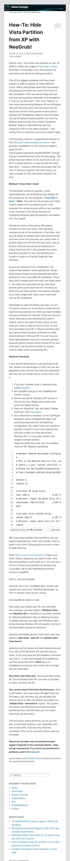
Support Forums (20, 794)
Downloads (17, 791)
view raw (55, 530)
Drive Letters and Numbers (29, 555)
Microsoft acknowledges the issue (31, 142)
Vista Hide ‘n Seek (48, 66)
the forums (33, 752)
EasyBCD (25, 387)
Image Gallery (18, 798)
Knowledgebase (20, 805)
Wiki (14, 801)
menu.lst (15, 530)
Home (15, 787)
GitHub (38, 530)
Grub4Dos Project (34, 758)
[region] (35, 489)
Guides (15, 808)
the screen (35, 412)
